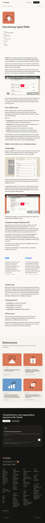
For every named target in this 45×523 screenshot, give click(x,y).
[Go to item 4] (25, 279)
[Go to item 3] (23, 279)
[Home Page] (6, 2)
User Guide (16, 303)
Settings (15, 216)
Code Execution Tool (33, 230)
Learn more (28, 325)
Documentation (18, 305)
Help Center (23, 303)
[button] (39, 6)
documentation (15, 247)
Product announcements (8, 32)
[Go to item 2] (21, 279)
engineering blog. (30, 139)
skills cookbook (25, 247)
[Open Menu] (41, 2)
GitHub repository (25, 309)
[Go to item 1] (20, 279)
